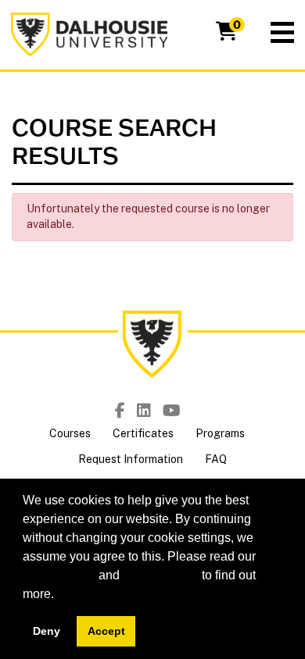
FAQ (216, 459)
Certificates (143, 433)
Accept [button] (106, 631)
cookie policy (59, 575)
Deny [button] (46, 631)
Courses (70, 433)
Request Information (130, 459)
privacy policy (161, 575)
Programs (220, 433)
